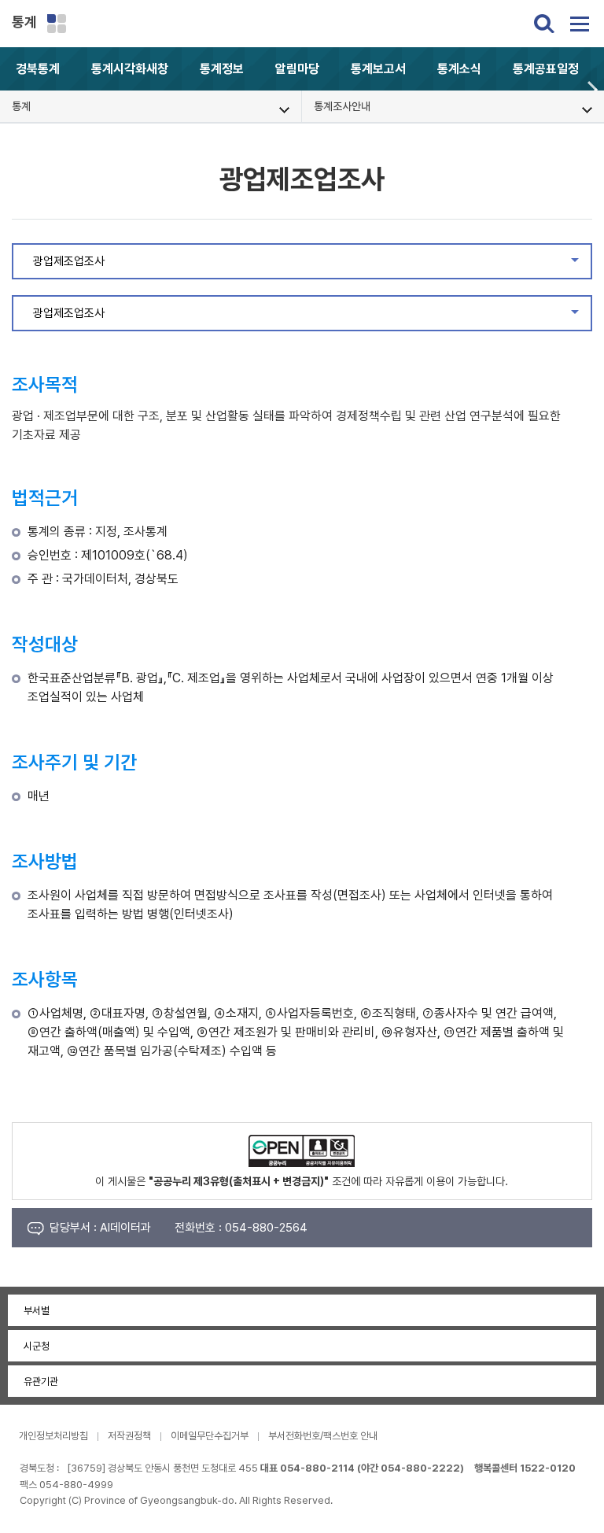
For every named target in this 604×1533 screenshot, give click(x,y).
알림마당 (297, 68)
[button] (592, 89)
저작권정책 (129, 1436)
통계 (24, 21)
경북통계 (38, 68)
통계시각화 (129, 68)
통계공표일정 (546, 68)
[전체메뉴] (579, 23)
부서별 (37, 1311)
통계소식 (459, 68)
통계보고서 (378, 68)
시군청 (37, 1346)
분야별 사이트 (56, 23)
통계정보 (222, 68)
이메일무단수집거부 (210, 1436)
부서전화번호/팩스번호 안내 (323, 1436)
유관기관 (41, 1381)
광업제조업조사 (311, 265)
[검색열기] (544, 23)
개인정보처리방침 (53, 1436)
